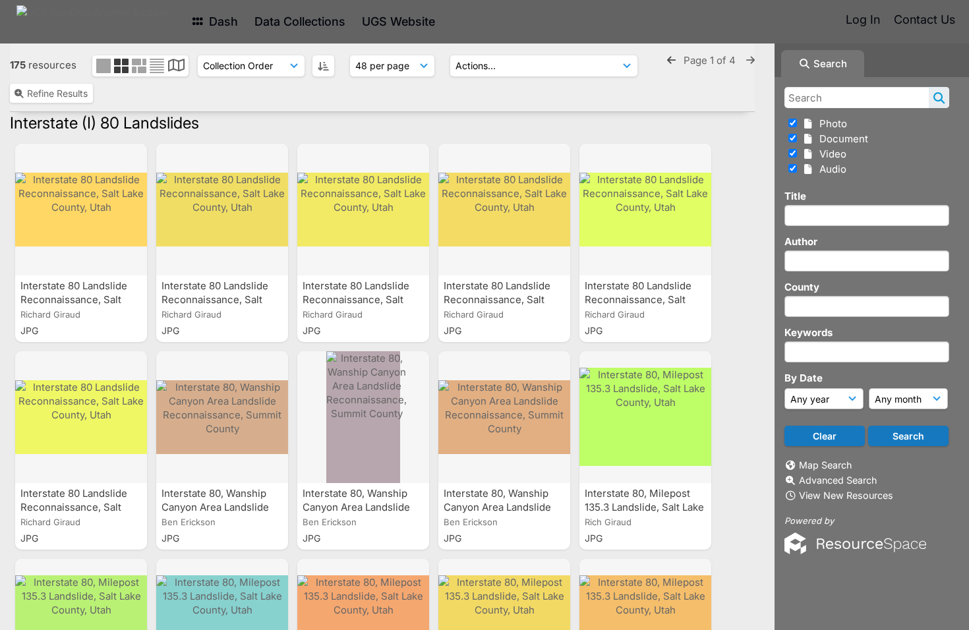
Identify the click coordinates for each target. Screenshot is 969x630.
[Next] (750, 60)
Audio (830, 169)
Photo (830, 123)
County (801, 287)
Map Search (825, 465)
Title (795, 196)
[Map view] (176, 67)
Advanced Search (838, 480)
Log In (863, 19)
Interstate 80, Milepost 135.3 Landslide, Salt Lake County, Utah (644, 507)
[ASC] (323, 65)
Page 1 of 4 (711, 60)
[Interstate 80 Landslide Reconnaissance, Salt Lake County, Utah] (81, 209)
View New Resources (846, 495)
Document (841, 138)
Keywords (808, 332)
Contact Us (924, 19)
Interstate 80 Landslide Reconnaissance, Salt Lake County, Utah (73, 299)
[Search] (939, 97)
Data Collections (299, 21)
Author (800, 241)
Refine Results (57, 93)
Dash (222, 21)
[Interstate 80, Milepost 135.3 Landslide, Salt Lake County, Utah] (645, 417)
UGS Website (398, 21)
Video (830, 154)
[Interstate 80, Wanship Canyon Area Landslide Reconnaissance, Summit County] (222, 417)
